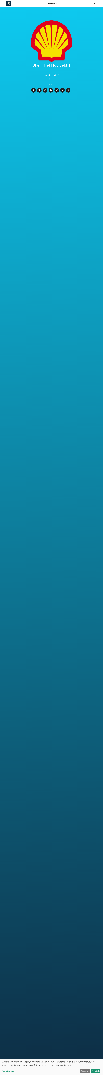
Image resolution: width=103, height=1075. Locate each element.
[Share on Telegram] (51, 90)
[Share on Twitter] (39, 90)
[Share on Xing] (68, 90)
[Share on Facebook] (33, 90)
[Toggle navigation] (95, 3)
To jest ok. (96, 1071)
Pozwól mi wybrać (9, 1071)
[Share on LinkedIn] (62, 90)
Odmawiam (84, 1071)
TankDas (51, 3)
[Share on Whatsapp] (45, 90)
